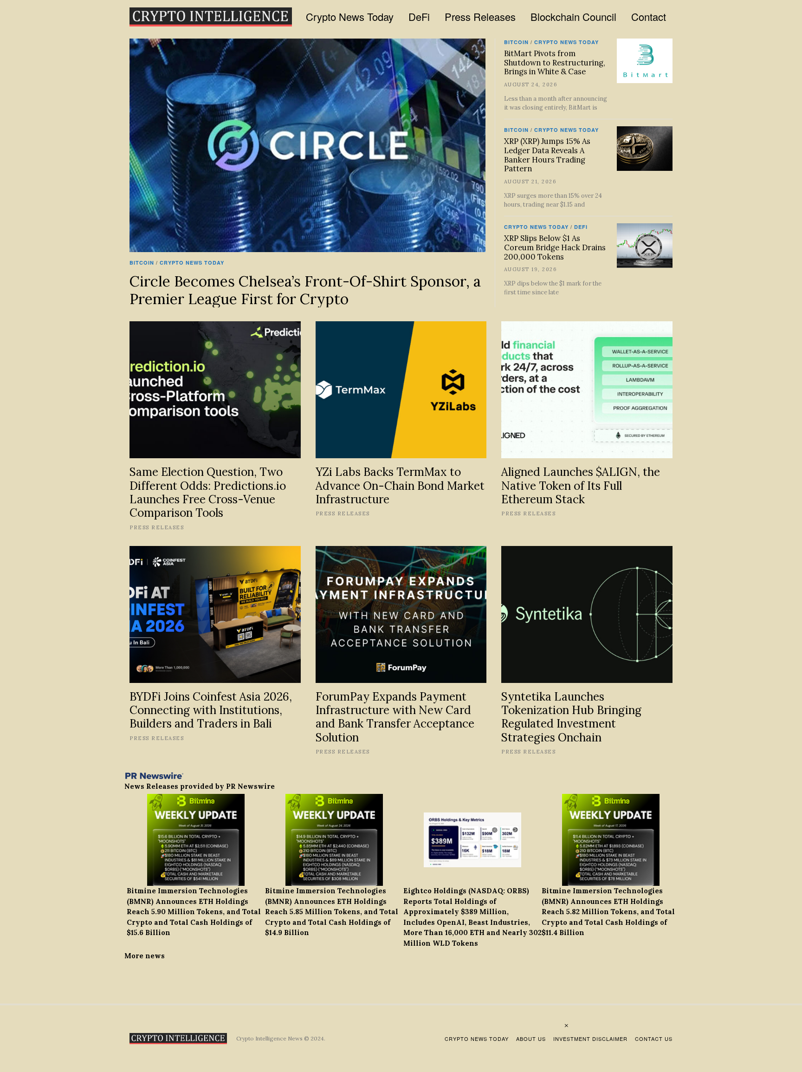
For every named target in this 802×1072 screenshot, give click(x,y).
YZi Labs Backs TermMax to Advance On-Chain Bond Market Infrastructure (400, 485)
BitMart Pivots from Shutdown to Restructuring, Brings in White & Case (554, 62)
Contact (648, 16)
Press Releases (480, 16)
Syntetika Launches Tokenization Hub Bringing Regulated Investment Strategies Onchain (571, 717)
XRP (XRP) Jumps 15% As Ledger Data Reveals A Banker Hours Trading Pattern (547, 155)
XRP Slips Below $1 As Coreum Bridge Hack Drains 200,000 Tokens (555, 247)
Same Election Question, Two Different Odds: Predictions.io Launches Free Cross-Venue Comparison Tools (207, 492)
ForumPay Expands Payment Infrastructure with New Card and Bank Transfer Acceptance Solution (395, 717)
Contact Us (654, 1038)
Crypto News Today (350, 16)
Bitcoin (141, 262)
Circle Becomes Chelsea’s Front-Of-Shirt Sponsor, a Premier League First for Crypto (305, 290)
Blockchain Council (573, 16)
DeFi (419, 16)
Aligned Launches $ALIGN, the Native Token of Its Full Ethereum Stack (580, 485)
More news (144, 955)
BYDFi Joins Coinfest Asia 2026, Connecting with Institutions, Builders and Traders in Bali (210, 710)
